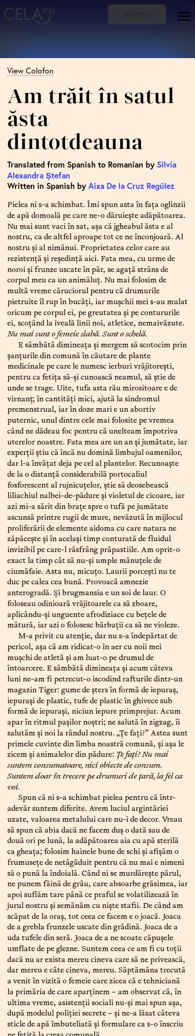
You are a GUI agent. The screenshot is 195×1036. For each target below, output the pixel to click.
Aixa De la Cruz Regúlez (131, 186)
